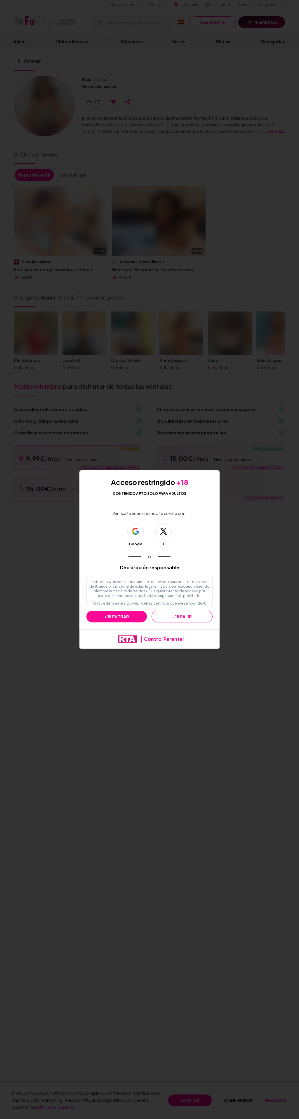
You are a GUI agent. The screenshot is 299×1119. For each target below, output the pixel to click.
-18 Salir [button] (182, 616)
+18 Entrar (117, 616)
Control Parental (164, 639)
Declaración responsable (149, 567)
